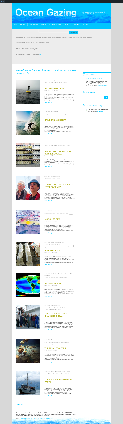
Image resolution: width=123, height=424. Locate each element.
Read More (47, 102)
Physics (69, 84)
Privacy (40, 418)
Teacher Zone (74, 32)
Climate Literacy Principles (28, 54)
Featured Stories (49, 31)
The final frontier (55, 348)
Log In (2, 1)
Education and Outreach (49, 178)
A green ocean (52, 283)
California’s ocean (55, 120)
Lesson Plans (33, 24)
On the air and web (55, 24)
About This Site (46, 418)
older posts (20, 404)
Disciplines (65, 31)
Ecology (56, 82)
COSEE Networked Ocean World (28, 418)
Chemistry (51, 277)
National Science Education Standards (33, 42)
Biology (46, 82)
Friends (43, 24)
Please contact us (102, 85)
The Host (23, 24)
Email (87, 78)
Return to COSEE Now (81, 24)
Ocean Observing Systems (64, 114)
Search (41, 31)
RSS (91, 78)
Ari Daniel (48, 90)
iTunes (94, 78)
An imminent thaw (54, 88)
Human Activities (63, 82)
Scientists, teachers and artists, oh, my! (58, 186)
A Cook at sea (52, 219)
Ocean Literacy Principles (27, 48)
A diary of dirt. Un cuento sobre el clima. (59, 152)
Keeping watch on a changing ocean (55, 315)
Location (58, 31)
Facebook (99, 78)
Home (15, 24)
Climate (51, 82)
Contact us (67, 24)
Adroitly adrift (53, 251)
